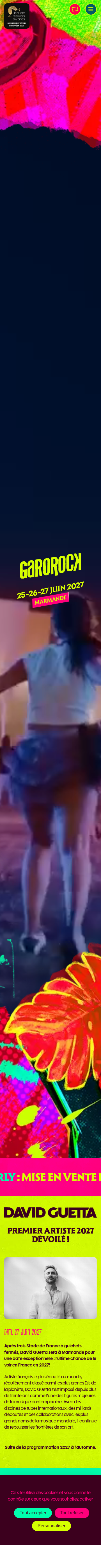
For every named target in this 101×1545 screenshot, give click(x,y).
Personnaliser (51, 1525)
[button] (91, 9)
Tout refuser (72, 1512)
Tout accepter (33, 1512)
